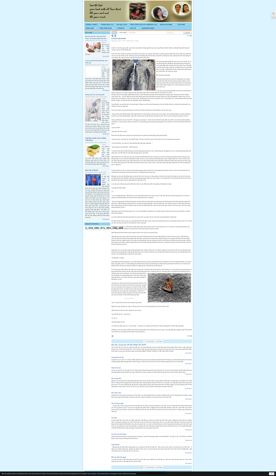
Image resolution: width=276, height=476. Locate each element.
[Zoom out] (115, 36)
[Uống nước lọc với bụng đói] (93, 110)
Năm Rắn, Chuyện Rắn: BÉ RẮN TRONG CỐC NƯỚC (128, 345)
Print (112, 336)
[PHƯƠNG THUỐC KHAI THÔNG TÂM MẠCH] (93, 150)
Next (188, 35)
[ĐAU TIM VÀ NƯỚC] (93, 180)
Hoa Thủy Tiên (116, 393)
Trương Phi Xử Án (117, 357)
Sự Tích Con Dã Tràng (118, 434)
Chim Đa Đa (115, 444)
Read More (106, 56)
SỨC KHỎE (88, 32)
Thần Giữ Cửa (116, 368)
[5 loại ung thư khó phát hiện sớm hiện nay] (93, 72)
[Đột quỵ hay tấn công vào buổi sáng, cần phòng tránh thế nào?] (93, 47)
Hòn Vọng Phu (116, 378)
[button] (167, 24)
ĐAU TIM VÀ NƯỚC (91, 170)
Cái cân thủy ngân (117, 403)
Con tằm (114, 418)
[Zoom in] (112, 36)
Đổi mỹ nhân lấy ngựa (118, 457)
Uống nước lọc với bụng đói (94, 94)
